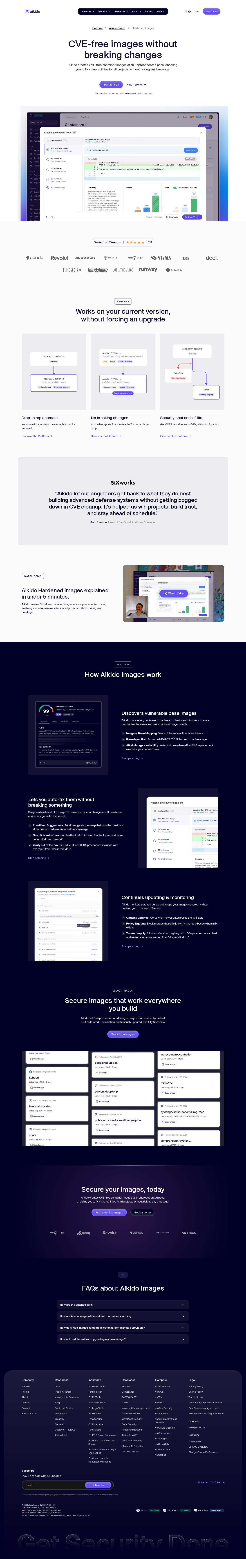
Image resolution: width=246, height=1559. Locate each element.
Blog (57, 1402)
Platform (97, 28)
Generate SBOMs (131, 1413)
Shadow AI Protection (133, 1446)
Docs (57, 1386)
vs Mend (159, 1402)
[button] (88, 11)
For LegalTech (95, 1408)
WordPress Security (132, 1418)
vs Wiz (158, 1397)
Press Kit (59, 1424)
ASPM (125, 1402)
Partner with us (29, 1413)
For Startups (94, 1429)
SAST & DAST (129, 1397)
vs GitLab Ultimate (165, 1427)
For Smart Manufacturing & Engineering (102, 1451)
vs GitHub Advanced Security (166, 1420)
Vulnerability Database (67, 1397)
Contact (160, 11)
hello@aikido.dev (198, 1427)
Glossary (59, 1418)
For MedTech (95, 1391)
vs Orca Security (164, 1408)
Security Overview (198, 1446)
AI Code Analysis (131, 1451)
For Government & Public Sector (101, 1442)
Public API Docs (63, 1391)
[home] (33, 11)
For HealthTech (96, 1386)
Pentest (126, 1386)
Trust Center (195, 1441)
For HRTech (94, 1413)
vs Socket (160, 1454)
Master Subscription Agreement (205, 1402)
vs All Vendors (162, 1386)
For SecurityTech (97, 1402)
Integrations (61, 1413)
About (25, 1397)
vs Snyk (159, 1391)
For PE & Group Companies (102, 1435)
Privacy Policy (196, 1386)
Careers (26, 1402)
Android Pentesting (132, 1440)
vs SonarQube (162, 1444)
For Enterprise (95, 1424)
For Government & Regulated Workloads (99, 1460)
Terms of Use (196, 1397)
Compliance (128, 1391)
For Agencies (95, 1418)
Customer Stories (64, 1408)
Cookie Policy (196, 1391)
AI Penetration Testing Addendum (206, 1413)
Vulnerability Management (136, 1408)
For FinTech (94, 1397)
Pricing (148, 11)
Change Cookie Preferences (203, 1452)
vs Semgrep (161, 1438)
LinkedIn (203, 1482)
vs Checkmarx (163, 1433)
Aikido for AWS (129, 1435)
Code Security (129, 1424)
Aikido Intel (61, 1435)
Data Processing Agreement (204, 1408)
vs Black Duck (162, 1449)
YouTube (215, 1482)
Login (197, 11)
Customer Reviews (65, 1429)
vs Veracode (162, 1413)
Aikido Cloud (117, 28)
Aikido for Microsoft (132, 1429)
